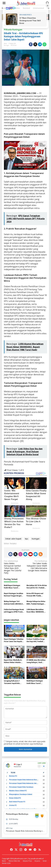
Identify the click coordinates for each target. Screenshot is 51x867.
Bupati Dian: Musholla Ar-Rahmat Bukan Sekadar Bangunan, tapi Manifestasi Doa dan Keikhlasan (14, 661)
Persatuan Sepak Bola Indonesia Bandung (23, 780)
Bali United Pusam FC (17, 802)
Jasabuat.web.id (37, 858)
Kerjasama (37, 861)
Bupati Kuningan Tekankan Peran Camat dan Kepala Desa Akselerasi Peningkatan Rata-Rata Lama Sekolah (13, 640)
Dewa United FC (15, 798)
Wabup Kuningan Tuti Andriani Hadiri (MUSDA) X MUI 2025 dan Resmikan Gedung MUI (13, 602)
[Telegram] (35, 554)
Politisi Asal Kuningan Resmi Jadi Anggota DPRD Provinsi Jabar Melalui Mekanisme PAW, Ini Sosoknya (14, 610)
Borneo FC (13, 776)
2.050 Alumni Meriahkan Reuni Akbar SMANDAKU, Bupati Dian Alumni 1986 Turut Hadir (35, 610)
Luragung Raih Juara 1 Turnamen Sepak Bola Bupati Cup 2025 (12, 682)
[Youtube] (30, 554)
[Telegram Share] (40, 44)
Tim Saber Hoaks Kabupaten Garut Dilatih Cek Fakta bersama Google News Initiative (37, 566)
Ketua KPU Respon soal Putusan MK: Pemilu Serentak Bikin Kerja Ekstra (36, 594)
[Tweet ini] (35, 44)
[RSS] (40, 554)
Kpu (26, 538)
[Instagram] (20, 554)
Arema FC (13, 805)
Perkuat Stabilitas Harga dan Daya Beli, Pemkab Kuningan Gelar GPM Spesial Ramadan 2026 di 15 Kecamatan (37, 640)
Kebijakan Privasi (27, 861)
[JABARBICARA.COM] (26, 3)
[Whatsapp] (44, 44)
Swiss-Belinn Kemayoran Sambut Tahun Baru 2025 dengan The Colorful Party (12, 567)
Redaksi (4, 861)
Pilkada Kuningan (13, 29)
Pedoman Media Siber (14, 861)
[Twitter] (15, 554)
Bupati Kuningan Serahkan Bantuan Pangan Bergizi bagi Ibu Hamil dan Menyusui (13, 594)
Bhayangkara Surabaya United (20, 794)
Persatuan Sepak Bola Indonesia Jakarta (23, 783)
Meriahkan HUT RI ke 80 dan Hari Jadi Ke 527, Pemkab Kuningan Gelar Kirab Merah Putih (37, 586)
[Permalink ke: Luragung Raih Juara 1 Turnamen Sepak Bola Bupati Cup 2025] (14, 672)
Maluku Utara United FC (18, 791)
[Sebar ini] (31, 44)
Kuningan (6, 45)
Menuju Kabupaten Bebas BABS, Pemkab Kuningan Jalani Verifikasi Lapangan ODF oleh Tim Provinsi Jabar (36, 602)
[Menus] (4, 3)
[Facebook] (10, 554)
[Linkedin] (25, 554)
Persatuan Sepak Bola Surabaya (21, 787)
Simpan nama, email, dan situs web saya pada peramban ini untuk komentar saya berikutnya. (24, 742)
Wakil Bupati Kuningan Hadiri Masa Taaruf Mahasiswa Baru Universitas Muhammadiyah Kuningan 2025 (14, 586)
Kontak (45, 861)
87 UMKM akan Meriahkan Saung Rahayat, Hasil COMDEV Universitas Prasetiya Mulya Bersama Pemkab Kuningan (36, 661)
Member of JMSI (6, 863)
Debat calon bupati (13, 538)
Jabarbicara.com (20, 858)
